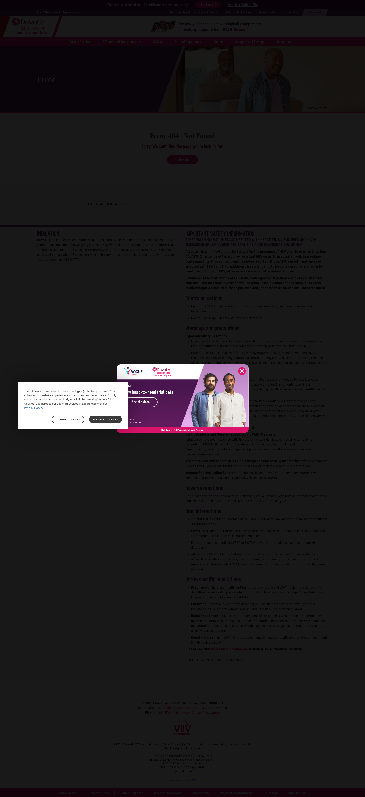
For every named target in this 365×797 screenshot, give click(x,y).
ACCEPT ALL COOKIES (105, 419)
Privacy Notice (33, 407)
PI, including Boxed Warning (190, 429)
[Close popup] (242, 371)
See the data (141, 402)
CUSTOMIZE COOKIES (68, 419)
